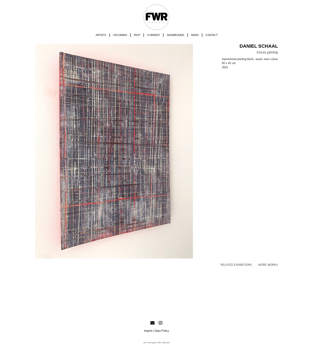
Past (137, 35)
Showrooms (175, 35)
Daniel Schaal (259, 46)
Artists (101, 35)
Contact (211, 35)
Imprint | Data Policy (156, 330)
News (195, 35)
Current (153, 35)
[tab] (236, 265)
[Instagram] (161, 323)
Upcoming (120, 35)
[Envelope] (152, 323)
